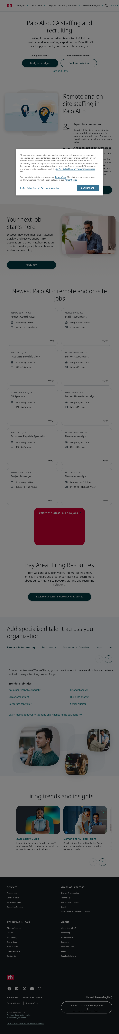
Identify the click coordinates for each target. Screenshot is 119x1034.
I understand (87, 188)
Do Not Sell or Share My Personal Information (75, 169)
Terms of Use (60, 177)
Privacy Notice (70, 180)
